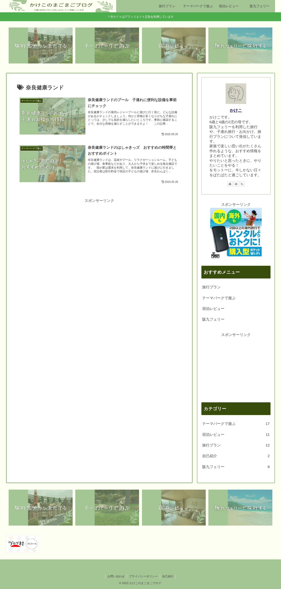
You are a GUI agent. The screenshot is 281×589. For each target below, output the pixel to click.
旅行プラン (211, 287)
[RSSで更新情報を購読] (242, 183)
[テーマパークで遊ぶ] (107, 45)
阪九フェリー (213, 319)
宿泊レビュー (213, 309)
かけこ (236, 110)
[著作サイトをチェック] (230, 183)
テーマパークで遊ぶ (219, 298)
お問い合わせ (116, 576)
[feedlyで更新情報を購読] (236, 183)
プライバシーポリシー (143, 576)
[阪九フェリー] (240, 45)
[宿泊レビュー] (174, 45)
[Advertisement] (99, 232)
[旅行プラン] (41, 45)
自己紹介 (168, 576)
